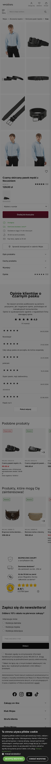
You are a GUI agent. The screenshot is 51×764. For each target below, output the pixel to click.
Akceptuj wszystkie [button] (14, 759)
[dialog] (25, 382)
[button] (25, 754)
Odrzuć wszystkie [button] (37, 759)
